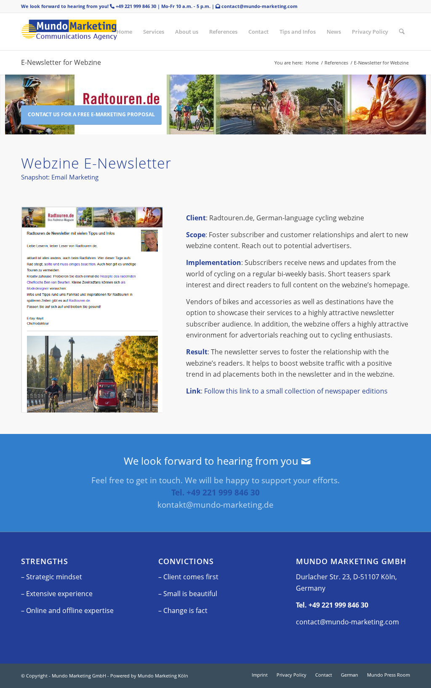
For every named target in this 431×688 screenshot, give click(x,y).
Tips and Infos (297, 31)
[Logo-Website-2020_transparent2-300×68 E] (84, 31)
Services (153, 31)
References (223, 31)
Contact (258, 31)
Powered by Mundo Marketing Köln (149, 675)
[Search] (402, 31)
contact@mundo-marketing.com (259, 6)
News (334, 31)
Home (124, 31)
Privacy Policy (370, 31)
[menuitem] (402, 31)
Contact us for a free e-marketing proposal (91, 114)
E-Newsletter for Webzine (61, 62)
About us (186, 31)
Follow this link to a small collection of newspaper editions (296, 391)
